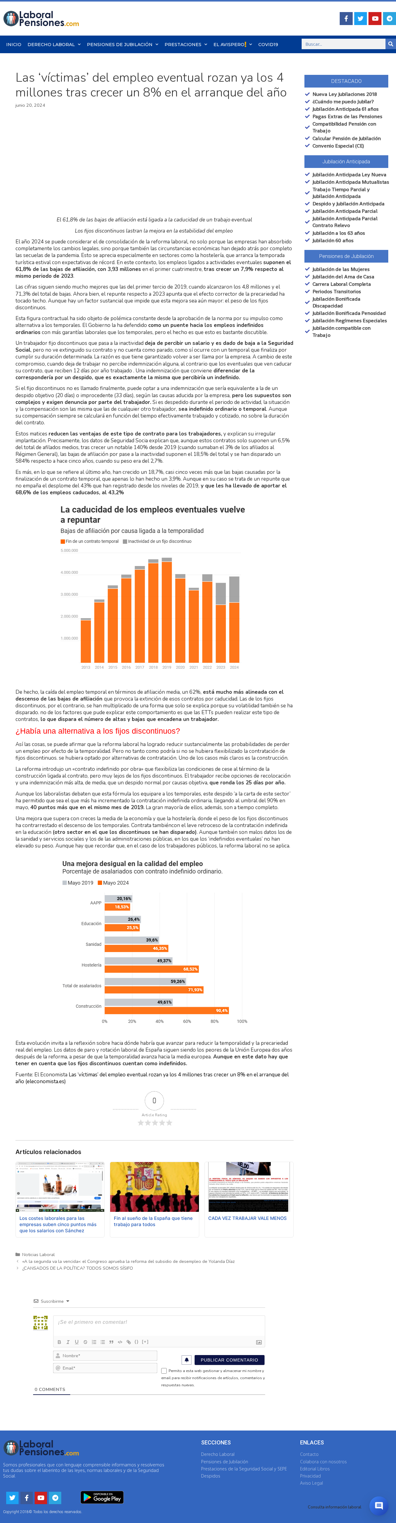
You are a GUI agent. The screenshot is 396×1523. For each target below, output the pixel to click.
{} (137, 1341)
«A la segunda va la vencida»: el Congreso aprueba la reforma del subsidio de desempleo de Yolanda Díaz (128, 1261)
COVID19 (268, 44)
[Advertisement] (154, 162)
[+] (145, 1341)
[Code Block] (120, 1342)
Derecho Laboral (51, 44)
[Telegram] (389, 18)
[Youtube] (374, 18)
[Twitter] (360, 18)
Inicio (13, 44)
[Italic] (68, 1342)
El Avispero (228, 44)
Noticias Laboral (38, 1254)
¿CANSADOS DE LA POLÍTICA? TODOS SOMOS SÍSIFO (77, 1268)
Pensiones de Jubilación (120, 44)
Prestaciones (183, 44)
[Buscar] (390, 44)
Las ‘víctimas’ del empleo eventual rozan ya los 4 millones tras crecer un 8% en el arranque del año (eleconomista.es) (152, 1078)
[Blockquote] (111, 1342)
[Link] (128, 1342)
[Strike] (85, 1342)
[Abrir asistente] (379, 1506)
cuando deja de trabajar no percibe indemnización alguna (113, 363)
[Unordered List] (102, 1342)
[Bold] (59, 1342)
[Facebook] (346, 18)
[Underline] (76, 1342)
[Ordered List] (94, 1342)
